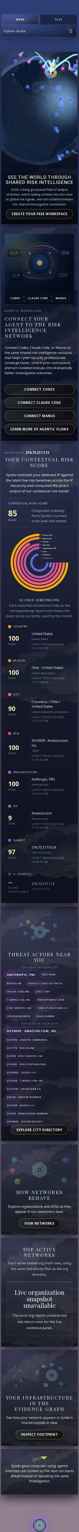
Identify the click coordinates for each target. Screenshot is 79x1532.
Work (20, 19)
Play (58, 19)
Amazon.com (42, 813)
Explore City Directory (40, 1130)
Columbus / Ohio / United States (46, 704)
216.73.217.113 (43, 883)
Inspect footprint (39, 1434)
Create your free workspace (40, 214)
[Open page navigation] (71, 31)
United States (42, 633)
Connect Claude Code (39, 402)
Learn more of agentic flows (39, 429)
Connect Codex (39, 389)
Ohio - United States (47, 667)
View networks (39, 1223)
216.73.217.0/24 (44, 847)
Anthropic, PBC (43, 779)
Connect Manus (39, 416)
